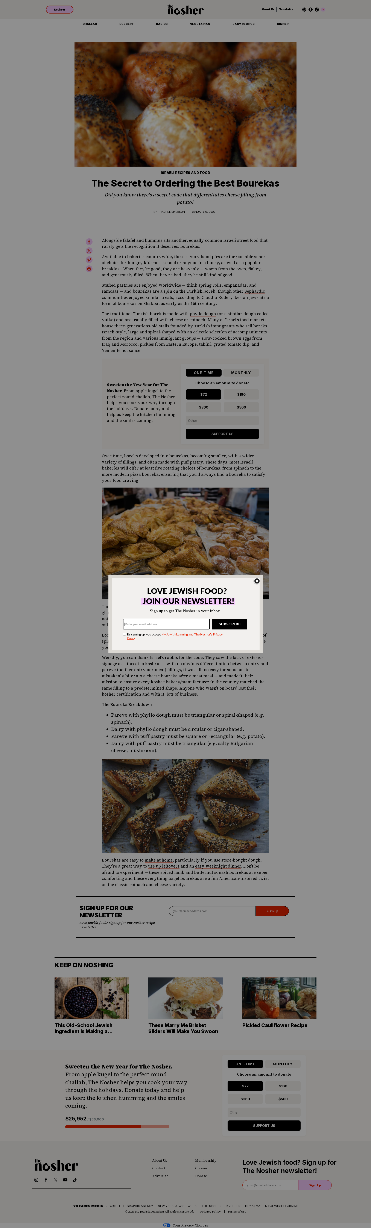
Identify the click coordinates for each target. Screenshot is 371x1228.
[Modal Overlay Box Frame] (185, 614)
